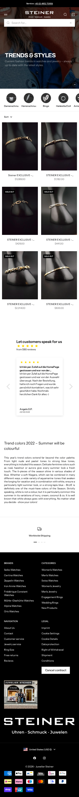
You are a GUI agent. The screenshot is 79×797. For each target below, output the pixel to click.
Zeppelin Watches (14, 580)
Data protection (50, 644)
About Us (9, 627)
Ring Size (9, 649)
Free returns (11, 655)
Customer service (14, 638)
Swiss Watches (50, 580)
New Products (49, 607)
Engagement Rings (52, 597)
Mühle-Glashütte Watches (19, 600)
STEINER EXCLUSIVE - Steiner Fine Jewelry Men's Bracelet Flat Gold (59, 304)
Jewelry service (12, 644)
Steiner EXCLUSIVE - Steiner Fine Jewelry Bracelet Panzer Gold (20, 175)
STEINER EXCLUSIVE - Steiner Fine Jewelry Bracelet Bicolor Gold (59, 240)
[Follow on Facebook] (34, 758)
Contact (8, 633)
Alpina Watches (12, 605)
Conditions (48, 660)
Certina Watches (13, 575)
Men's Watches (50, 575)
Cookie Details (50, 638)
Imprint (46, 627)
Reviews (8, 660)
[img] (41, 346)
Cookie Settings (50, 633)
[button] (9, 386)
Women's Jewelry (51, 586)
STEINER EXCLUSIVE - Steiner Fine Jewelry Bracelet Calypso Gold (20, 240)
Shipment (47, 655)
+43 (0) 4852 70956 (44, 3)
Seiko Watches (12, 569)
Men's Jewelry (49, 591)
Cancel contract (55, 670)
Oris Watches (11, 611)
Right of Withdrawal (53, 649)
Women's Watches (52, 569)
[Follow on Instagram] (44, 758)
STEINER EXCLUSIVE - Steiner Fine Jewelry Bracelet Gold (20, 304)
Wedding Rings (50, 602)
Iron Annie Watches (15, 586)
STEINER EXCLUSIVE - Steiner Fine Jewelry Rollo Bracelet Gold (59, 175)
